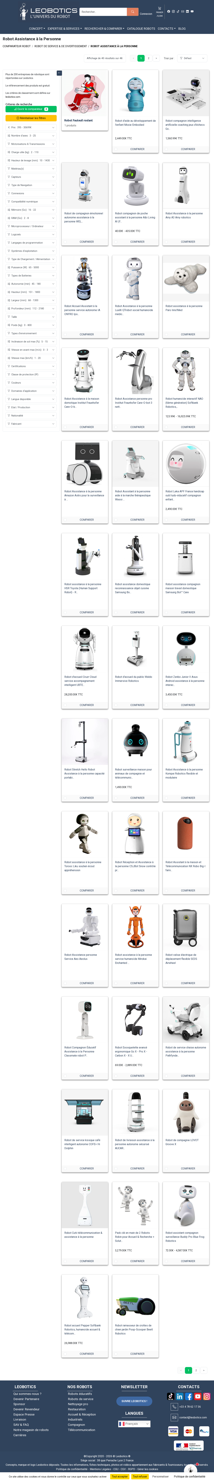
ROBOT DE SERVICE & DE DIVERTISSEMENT (60, 46)
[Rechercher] (133, 12)
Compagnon (76, 1425)
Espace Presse (23, 1414)
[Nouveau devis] (153, 86)
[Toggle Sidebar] (59, 73)
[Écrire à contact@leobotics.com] (174, 1417)
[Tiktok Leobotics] (178, 11)
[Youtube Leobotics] (192, 11)
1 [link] (141, 58)
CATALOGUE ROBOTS (141, 28)
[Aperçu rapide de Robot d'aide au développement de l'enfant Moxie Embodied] (153, 75)
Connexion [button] (146, 13)
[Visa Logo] (173, 1431)
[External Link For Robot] (102, 550)
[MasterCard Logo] (189, 1431)
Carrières (19, 1435)
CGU (115, 1469)
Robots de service (80, 1399)
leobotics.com (13, 97)
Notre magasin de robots (31, 1430)
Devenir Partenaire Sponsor (26, 1401)
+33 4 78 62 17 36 (190, 1406)
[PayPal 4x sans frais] (204, 1431)
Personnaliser (160, 1476)
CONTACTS (165, 28)
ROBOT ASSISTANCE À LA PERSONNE (114, 46)
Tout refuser (140, 1476)
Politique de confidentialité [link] (189, 1476)
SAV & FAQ (21, 1425)
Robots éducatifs (80, 1394)
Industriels (75, 1419)
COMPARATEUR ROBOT (17, 46)
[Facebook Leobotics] (168, 11)
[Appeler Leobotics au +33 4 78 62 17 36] (174, 1407)
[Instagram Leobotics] (173, 11)
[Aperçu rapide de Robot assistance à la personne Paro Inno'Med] (203, 260)
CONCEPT (36, 28)
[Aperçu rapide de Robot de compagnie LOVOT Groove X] (203, 1095)
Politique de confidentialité (71, 1469)
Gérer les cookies (147, 1469)
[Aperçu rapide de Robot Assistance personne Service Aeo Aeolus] (102, 909)
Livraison (19, 1419)
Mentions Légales (100, 1469)
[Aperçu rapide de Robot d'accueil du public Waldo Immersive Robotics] (153, 631)
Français (131, 1423)
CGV (123, 1469)
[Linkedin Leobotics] (187, 11)
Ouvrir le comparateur (32, 109)
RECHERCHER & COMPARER (103, 28)
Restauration (77, 1409)
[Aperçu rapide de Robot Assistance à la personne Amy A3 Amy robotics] (203, 168)
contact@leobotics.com (193, 1417)
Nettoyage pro (78, 1404)
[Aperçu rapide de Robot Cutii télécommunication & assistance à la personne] (102, 1187)
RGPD (131, 1469)
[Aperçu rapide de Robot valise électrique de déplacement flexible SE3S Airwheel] (203, 909)
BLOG (182, 28)
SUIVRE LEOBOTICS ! (134, 1401)
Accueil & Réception (82, 1414)
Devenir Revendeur (26, 1409)
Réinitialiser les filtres (32, 118)
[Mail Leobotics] (182, 11)
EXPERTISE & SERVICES (63, 28)
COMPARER (137, 149)
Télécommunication (81, 1430)
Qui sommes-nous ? (27, 1394)
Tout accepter (120, 1476)
